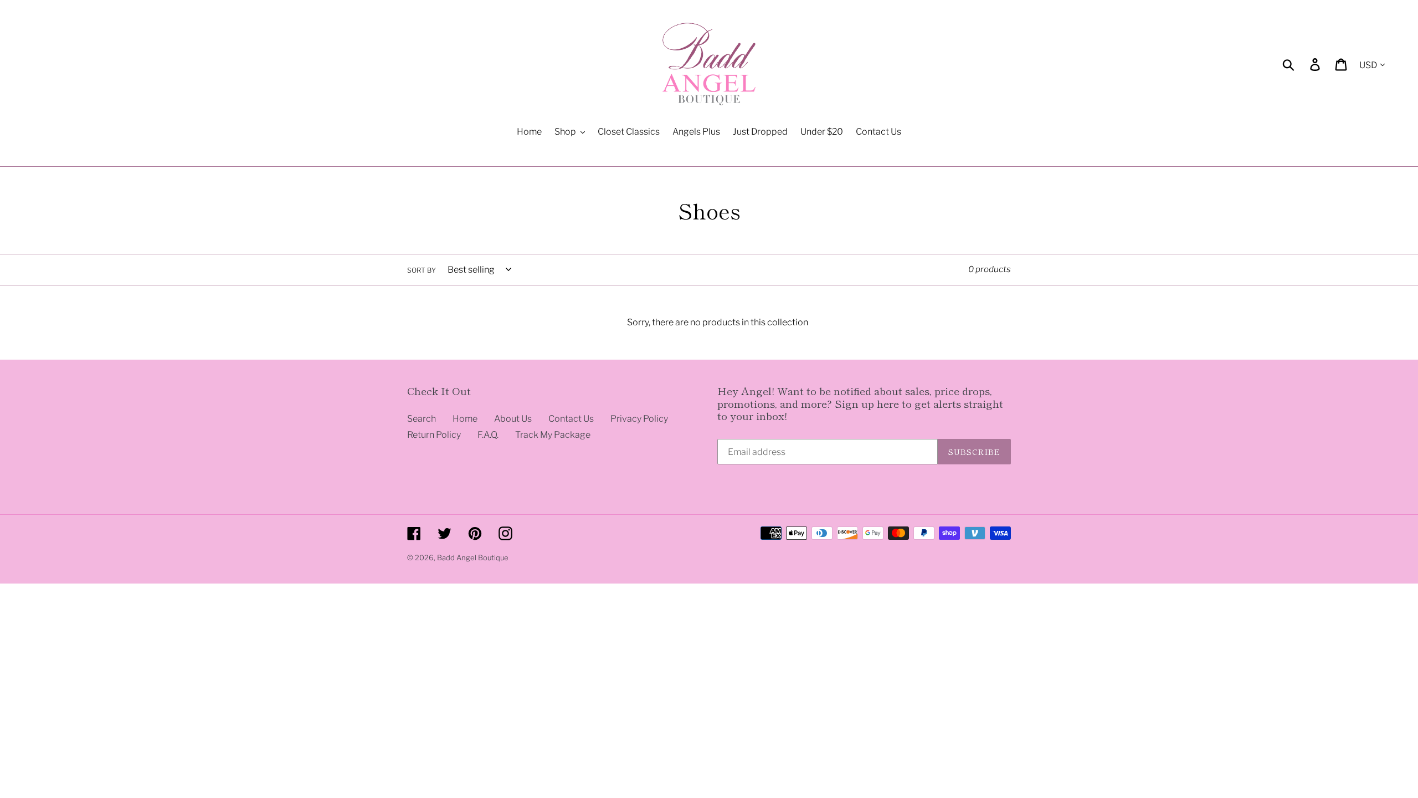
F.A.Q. (488, 434)
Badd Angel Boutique (472, 557)
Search (421, 418)
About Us (513, 418)
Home (465, 418)
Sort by (421, 270)
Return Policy (434, 434)
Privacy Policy (639, 418)
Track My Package (552, 434)
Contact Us (571, 418)
